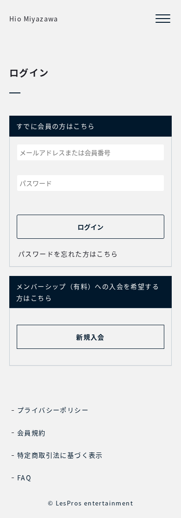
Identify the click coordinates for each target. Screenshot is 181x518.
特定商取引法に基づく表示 (60, 454)
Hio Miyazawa (33, 18)
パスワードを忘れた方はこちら (68, 253)
